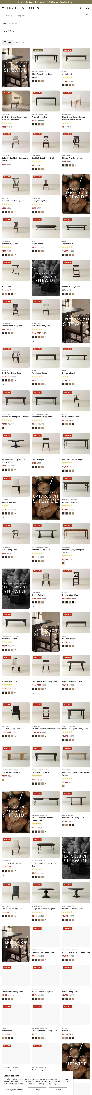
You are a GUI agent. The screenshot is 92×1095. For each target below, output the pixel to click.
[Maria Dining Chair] (16, 533)
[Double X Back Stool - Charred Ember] (66, 602)
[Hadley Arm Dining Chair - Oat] (12, 871)
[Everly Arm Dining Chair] (16, 357)
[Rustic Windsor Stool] (76, 400)
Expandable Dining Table (9, 457)
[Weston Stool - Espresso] (73, 1045)
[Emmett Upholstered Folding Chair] (46, 712)
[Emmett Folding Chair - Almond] (70, 294)
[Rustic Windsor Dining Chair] (16, 184)
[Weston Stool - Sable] (70, 1045)
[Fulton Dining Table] (76, 979)
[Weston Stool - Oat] (63, 1045)
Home (4, 23)
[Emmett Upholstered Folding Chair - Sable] (36, 736)
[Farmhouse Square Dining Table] (76, 712)
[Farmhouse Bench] (46, 357)
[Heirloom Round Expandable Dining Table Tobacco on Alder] (3, 469)
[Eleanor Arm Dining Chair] (76, 142)
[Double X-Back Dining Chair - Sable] (36, 169)
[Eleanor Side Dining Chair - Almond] (9, 333)
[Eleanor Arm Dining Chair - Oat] (73, 165)
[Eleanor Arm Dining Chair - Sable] (66, 165)
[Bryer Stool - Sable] (9, 294)
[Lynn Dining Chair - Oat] (42, 467)
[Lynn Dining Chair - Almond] (39, 467)
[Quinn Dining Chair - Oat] (42, 602)
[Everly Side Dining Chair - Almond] (39, 337)
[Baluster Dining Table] (46, 756)
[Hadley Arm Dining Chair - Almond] (9, 871)
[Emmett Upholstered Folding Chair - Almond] (39, 736)
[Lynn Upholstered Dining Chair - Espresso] (33, 689)
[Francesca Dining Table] (16, 756)
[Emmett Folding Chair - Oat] (73, 294)
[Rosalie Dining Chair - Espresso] (3, 692)
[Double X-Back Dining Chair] (46, 142)
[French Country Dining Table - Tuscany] (76, 533)
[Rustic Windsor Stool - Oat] (66, 424)
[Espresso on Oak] (33, 81)
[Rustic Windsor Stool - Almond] (70, 424)
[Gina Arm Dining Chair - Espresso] (3, 736)
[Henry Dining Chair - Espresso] (33, 212)
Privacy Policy (50, 1083)
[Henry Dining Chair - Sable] (36, 212)
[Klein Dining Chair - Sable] (6, 513)
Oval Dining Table (67, 679)
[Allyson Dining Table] (46, 101)
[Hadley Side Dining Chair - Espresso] (3, 916)
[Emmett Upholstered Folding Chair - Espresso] (33, 736)
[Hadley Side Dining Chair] (16, 892)
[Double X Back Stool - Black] (73, 602)
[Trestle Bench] (76, 227)
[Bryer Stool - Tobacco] (12, 294)
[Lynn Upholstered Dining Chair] (46, 665)
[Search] (87, 15)
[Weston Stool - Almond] (66, 1045)
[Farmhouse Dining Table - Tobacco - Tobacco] (3, 428)
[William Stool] (16, 1022)
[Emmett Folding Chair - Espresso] (63, 294)
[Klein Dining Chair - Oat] (12, 513)
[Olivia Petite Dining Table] (46, 58)
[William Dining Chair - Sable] (6, 255)
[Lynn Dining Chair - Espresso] (33, 467)
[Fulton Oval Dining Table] (76, 665)
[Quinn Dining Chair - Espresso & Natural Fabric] (16, 142)
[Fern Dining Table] (16, 1065)
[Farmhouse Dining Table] (46, 400)
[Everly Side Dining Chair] (46, 309)
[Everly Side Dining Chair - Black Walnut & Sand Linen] (16, 101)
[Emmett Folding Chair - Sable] (66, 294)
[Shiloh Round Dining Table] (46, 979)
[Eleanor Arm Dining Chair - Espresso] (63, 165)
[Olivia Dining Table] (76, 486)
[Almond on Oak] (39, 81)
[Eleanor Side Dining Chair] (16, 309)
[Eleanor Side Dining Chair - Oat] (12, 333)
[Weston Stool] (76, 1022)
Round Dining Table (38, 906)
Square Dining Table (68, 726)
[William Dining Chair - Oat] (12, 255)
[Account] (80, 8)
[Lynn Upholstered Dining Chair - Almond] (39, 689)
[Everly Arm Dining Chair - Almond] (9, 380)
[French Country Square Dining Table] (46, 847)
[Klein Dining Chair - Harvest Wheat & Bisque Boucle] (76, 101)
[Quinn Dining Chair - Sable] (36, 602)
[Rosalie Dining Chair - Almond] (9, 692)
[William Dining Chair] (16, 227)
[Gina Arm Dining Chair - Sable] (6, 736)
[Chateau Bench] (76, 622)
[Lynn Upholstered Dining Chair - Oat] (42, 689)
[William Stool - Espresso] (12, 1045)
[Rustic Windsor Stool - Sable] (63, 424)
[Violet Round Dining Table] (76, 892)
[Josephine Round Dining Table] (46, 892)
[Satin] (3, 780)
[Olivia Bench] (76, 58)
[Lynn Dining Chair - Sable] (36, 467)
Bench (64, 71)
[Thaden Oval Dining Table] (16, 979)
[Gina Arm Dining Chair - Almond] (9, 736)
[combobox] (46, 15)
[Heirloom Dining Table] (46, 533)
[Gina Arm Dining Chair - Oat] (12, 736)
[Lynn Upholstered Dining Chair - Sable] (36, 689)
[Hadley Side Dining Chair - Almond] (9, 916)
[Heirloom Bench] (76, 357)
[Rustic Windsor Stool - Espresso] (73, 424)
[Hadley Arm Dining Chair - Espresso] (3, 871)
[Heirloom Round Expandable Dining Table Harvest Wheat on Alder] (9, 469)
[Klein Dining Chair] (16, 486)
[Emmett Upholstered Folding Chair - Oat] (42, 736)
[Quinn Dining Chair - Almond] (39, 602)
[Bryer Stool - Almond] (3, 294)
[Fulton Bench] (46, 227)
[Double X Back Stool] (76, 579)
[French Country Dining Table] (76, 443)
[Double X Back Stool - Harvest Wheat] (70, 602)
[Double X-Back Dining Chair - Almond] (39, 169)
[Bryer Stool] (16, 270)
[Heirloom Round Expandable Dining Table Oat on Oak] (12, 469)
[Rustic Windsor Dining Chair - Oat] (12, 212)
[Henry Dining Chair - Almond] (39, 212)
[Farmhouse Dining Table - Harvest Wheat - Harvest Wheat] (63, 786)
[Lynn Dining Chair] (46, 443)
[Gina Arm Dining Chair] (16, 712)
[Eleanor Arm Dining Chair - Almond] (70, 165)
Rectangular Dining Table (40, 71)
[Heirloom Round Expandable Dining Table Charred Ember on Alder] (6, 469)
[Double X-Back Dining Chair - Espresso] (33, 169)
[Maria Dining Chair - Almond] (9, 557)
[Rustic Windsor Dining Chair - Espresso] (3, 212)
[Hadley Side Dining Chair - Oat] (12, 916)
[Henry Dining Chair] (46, 184)
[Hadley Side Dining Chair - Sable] (6, 916)
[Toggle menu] (3, 8)
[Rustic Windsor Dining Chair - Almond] (9, 212)
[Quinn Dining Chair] (46, 579)
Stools (4, 284)
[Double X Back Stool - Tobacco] (63, 602)
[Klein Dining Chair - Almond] (9, 513)
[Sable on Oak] (36, 81)
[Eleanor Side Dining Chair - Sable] (6, 333)
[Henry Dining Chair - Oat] (42, 212)
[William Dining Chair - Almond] (9, 255)
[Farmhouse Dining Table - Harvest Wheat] (76, 756)
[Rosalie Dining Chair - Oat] (12, 692)
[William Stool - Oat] (3, 1045)
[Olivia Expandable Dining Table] (46, 1022)
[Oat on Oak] (42, 81)
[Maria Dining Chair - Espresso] (3, 557)
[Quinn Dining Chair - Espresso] (33, 602)
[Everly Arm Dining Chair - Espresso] (3, 380)
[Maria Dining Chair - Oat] (12, 557)
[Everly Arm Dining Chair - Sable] (6, 380)
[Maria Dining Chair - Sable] (6, 557)
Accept (37, 1089)
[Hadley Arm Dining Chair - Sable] (6, 871)
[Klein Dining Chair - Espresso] (3, 513)
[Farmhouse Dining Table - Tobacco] (16, 400)
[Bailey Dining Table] (16, 622)
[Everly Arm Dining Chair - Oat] (12, 380)
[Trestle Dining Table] (46, 1065)
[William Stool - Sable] (9, 1045)
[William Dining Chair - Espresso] (3, 255)
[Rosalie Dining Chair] (16, 665)
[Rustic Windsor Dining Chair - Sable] (6, 212)
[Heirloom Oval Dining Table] (46, 936)
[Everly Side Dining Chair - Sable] (36, 337)
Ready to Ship (6, 114)
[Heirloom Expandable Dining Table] (76, 936)
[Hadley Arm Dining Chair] (16, 847)
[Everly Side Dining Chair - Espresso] (33, 337)
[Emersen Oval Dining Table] (76, 801)
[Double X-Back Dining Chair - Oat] (42, 169)
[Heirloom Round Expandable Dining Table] (16, 443)
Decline (58, 1089)
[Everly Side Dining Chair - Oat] (42, 337)
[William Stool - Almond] (6, 1045)
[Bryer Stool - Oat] (6, 294)
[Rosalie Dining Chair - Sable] (6, 692)
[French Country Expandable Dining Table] (46, 801)
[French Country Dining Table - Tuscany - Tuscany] (63, 563)
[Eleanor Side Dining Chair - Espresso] (3, 333)
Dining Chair (36, 155)
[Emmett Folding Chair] (76, 270)
